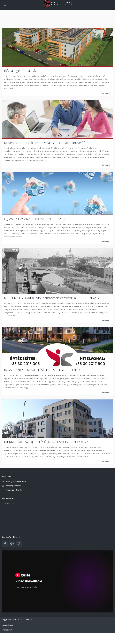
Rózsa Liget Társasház (20, 70)
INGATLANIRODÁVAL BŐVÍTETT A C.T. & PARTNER (42, 370)
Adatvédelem (7, 625)
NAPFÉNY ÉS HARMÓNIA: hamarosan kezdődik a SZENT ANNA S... (52, 298)
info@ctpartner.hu (13, 485)
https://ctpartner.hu (14, 490)
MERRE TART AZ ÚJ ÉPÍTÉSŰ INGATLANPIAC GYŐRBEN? (46, 442)
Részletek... (106, 93)
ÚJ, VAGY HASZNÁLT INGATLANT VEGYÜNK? (37, 219)
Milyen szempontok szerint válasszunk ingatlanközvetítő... (46, 143)
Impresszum (7, 630)
